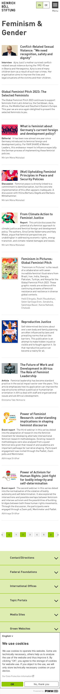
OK (12, 684)
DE (46, 5)
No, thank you (41, 684)
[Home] (18, 7)
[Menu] (55, 5)
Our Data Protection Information (17, 676)
